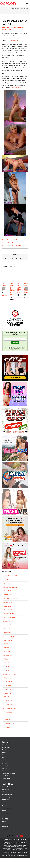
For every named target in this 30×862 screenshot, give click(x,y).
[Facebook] (5, 259)
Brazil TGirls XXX (9, 594)
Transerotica (8, 704)
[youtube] (21, 836)
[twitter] (12, 836)
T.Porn (6, 659)
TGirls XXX (7, 693)
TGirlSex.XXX (8, 701)
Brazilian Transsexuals (11, 598)
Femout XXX (8, 610)
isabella (7, 245)
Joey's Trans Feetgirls (10, 636)
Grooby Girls (8, 629)
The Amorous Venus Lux (4, 286)
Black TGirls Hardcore (10, 587)
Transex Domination (10, 708)
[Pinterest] (20, 259)
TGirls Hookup (8, 689)
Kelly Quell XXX (8, 640)
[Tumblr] (16, 259)
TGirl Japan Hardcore (10, 674)
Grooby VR (7, 632)
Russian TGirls (8, 655)
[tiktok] (8, 836)
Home (4, 9)
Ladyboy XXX (8, 648)
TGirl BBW (7, 666)
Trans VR (7, 719)
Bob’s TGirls (7, 591)
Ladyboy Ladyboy (9, 644)
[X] (9, 259)
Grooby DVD (8, 625)
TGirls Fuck (7, 685)
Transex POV (8, 712)
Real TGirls (7, 651)
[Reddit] (12, 259)
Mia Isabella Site (13, 40)
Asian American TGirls (10, 576)
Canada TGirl (8, 602)
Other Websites (11, 242)
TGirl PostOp (8, 682)
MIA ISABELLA (19, 245)
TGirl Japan (7, 670)
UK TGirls (7, 727)
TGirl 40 (6, 663)
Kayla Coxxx (12, 245)
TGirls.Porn (7, 697)
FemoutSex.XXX (9, 613)
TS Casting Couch (9, 723)
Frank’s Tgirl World (9, 617)
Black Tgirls (7, 583)
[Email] (23, 259)
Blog (9, 9)
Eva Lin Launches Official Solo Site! (19, 288)
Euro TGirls (7, 606)
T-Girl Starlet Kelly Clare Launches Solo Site (12, 289)
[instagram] (17, 836)
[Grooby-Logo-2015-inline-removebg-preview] (8, 3)
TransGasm (7, 716)
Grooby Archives (9, 621)
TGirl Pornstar (8, 678)
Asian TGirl (7, 579)
